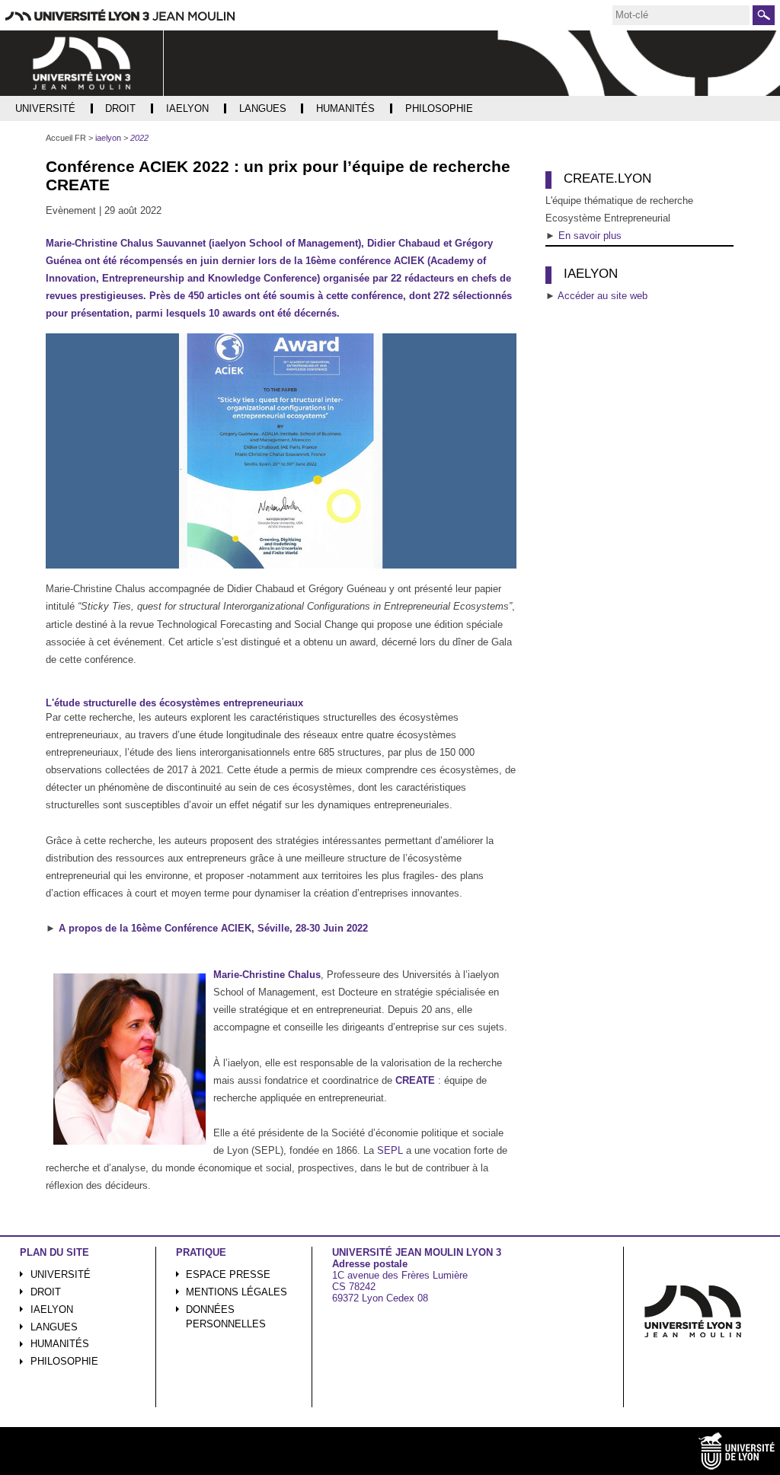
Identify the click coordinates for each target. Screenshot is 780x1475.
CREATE (415, 1080)
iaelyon (51, 1309)
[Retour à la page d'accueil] (82, 63)
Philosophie (64, 1361)
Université (60, 1274)
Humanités (59, 1343)
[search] (681, 15)
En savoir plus (590, 235)
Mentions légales (236, 1292)
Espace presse (228, 1274)
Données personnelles (226, 1317)
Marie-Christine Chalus (267, 974)
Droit (45, 1292)
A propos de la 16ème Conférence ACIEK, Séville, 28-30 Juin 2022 (213, 928)
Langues (54, 1327)
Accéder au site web (602, 295)
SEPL (390, 1150)
